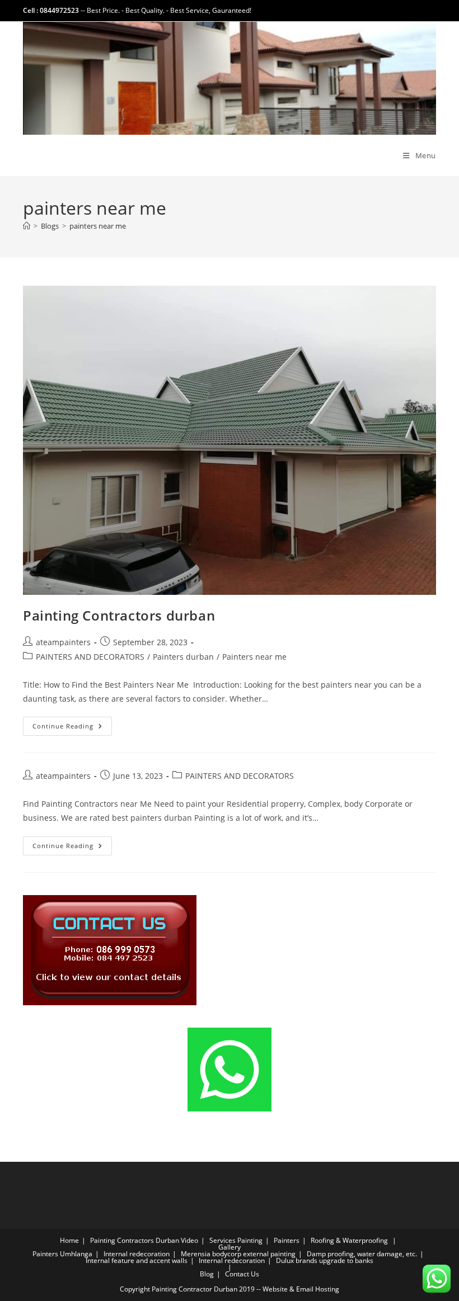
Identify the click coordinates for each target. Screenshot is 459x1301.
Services (222, 1240)
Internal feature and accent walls (137, 1260)
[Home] (26, 226)
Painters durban (183, 656)
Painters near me (254, 656)
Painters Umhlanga (62, 1254)
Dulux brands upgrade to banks (324, 1260)
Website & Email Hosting (301, 1289)
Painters (286, 1240)
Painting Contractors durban (119, 615)
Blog (207, 1274)
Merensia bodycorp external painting (238, 1254)
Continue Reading (72, 728)
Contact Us (242, 1274)
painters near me (97, 226)
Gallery (229, 1247)
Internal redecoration (137, 1254)
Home (69, 1240)
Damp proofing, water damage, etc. (362, 1254)
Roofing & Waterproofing (349, 1240)
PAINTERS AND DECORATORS (90, 656)
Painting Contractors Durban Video (144, 1240)
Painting (250, 1240)
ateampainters (63, 642)
